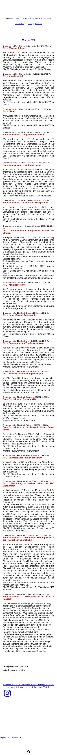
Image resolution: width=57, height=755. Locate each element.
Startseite (9, 18)
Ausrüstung (20, 23)
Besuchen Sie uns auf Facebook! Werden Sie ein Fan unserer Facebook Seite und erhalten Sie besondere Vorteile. (28, 685)
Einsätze (36, 18)
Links (30, 23)
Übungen (47, 18)
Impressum (4, 737)
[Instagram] (7, 693)
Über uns (27, 18)
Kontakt (38, 23)
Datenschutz (16, 737)
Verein (18, 18)
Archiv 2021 (29, 40)
